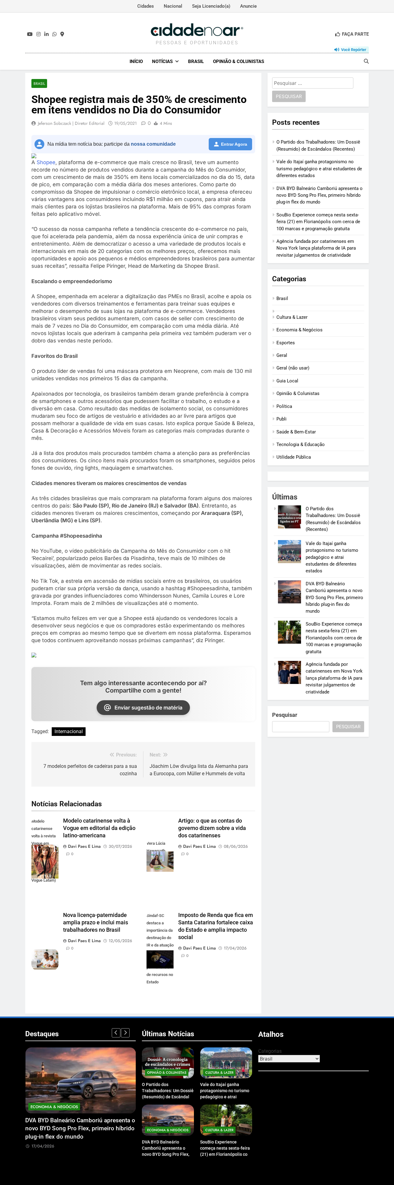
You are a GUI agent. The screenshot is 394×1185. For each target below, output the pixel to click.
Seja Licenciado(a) (211, 6)
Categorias (270, 1051)
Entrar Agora (234, 144)
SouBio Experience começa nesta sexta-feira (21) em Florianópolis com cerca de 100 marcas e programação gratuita (318, 221)
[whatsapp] (54, 34)
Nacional (173, 6)
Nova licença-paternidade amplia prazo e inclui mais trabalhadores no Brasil (95, 922)
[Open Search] (366, 61)
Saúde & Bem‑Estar (296, 432)
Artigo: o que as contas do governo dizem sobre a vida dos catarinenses (212, 828)
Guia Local (287, 381)
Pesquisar (284, 715)
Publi (281, 419)
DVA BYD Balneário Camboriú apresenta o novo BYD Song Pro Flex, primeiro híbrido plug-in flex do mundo (319, 195)
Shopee (46, 162)
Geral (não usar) (292, 368)
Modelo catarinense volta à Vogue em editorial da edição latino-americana (99, 828)
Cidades (145, 6)
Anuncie (248, 6)
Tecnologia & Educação (300, 444)
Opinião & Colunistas (238, 61)
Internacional (68, 731)
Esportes (285, 343)
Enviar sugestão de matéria (149, 708)
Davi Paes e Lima (84, 846)
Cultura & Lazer (292, 317)
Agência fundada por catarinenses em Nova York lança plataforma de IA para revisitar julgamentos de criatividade (316, 248)
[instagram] (38, 34)
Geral (281, 355)
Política (284, 406)
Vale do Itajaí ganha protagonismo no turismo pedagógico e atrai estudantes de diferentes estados (319, 168)
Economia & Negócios (299, 330)
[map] (62, 34)
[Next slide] (125, 1032)
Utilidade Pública (293, 457)
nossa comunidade (153, 144)
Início (136, 61)
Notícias (162, 61)
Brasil (196, 61)
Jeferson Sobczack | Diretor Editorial (71, 123)
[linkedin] (46, 34)
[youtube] (29, 34)
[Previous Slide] (116, 1032)
